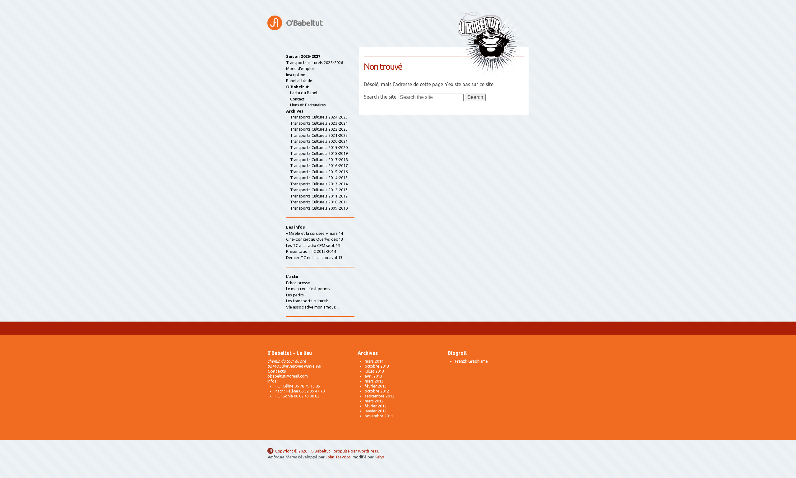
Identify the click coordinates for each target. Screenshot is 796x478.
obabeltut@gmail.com (287, 376)
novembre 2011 (379, 416)
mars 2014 (374, 361)
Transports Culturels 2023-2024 (319, 123)
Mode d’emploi (300, 68)
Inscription (295, 74)
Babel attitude (299, 80)
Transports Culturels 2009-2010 (319, 208)
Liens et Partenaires (308, 105)
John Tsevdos (338, 457)
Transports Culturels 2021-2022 (319, 135)
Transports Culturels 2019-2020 (319, 147)
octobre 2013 (377, 366)
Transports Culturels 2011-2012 (319, 196)
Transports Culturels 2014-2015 (319, 177)
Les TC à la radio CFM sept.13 (313, 245)
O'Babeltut (304, 22)
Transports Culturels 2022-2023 (319, 129)
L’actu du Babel (303, 92)
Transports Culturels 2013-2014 (319, 184)
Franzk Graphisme (471, 361)
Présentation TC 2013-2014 (311, 251)
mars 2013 (374, 381)
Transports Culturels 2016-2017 (319, 165)
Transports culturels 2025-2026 (314, 62)
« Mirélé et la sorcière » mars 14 (314, 233)
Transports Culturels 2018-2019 (319, 153)
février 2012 (375, 406)
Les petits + (296, 295)
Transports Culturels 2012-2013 (319, 190)
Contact (297, 99)
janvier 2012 (375, 411)
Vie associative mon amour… (312, 307)
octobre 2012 (377, 391)
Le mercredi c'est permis (308, 288)
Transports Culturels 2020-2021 (319, 141)
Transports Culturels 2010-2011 (319, 202)
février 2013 (375, 386)
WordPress (368, 451)
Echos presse (298, 283)
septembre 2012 (379, 396)
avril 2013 (373, 376)
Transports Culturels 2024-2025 (319, 117)
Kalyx (379, 457)
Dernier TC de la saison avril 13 (314, 257)
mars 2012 (374, 401)
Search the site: (380, 97)
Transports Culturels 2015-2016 (319, 171)
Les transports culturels (307, 301)
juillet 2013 (374, 371)
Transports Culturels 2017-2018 (319, 159)
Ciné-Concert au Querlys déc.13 (314, 239)
